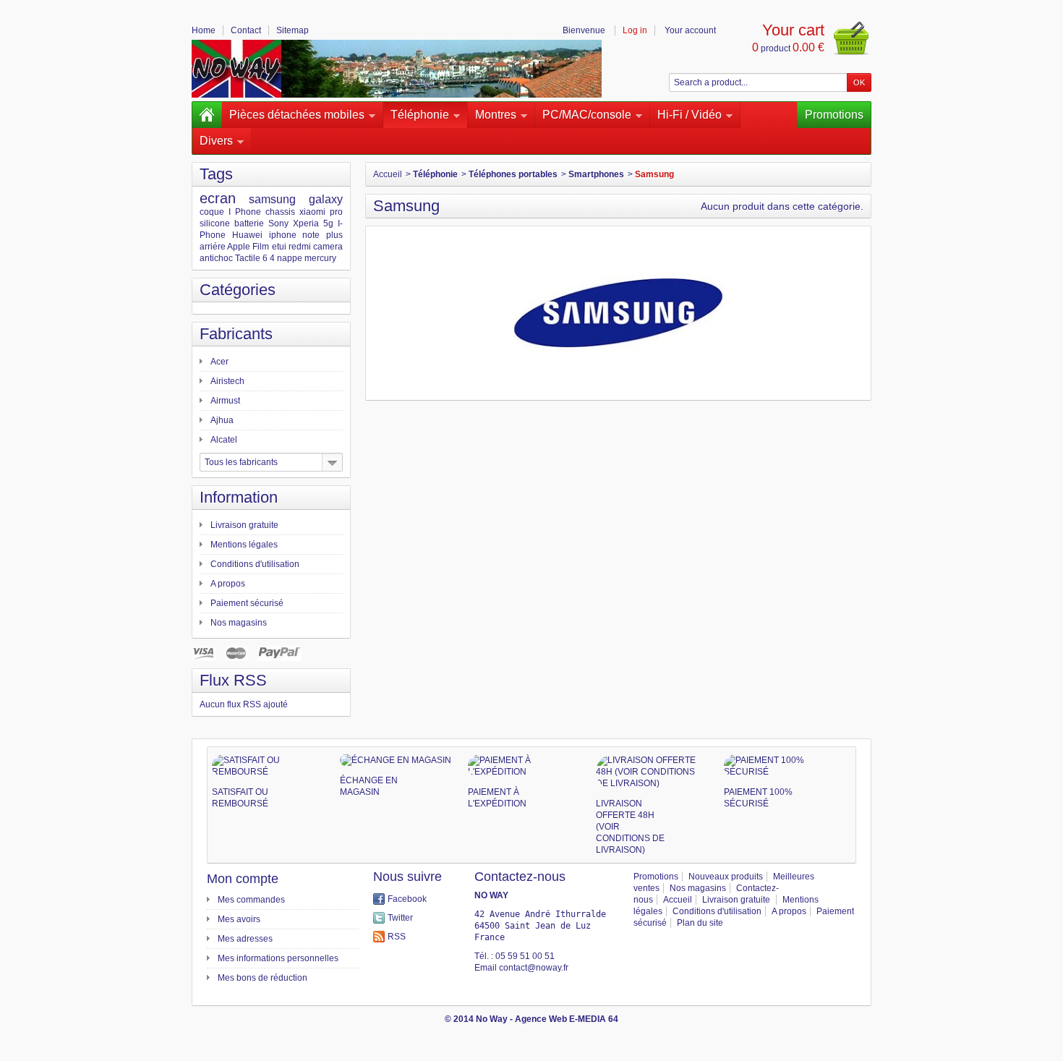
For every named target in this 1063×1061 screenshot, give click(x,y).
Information (239, 497)
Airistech (227, 381)
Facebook (407, 899)
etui (279, 247)
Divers (216, 141)
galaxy (326, 199)
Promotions (834, 114)
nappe (289, 258)
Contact (246, 30)
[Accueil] (206, 115)
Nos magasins (238, 623)
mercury (320, 258)
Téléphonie (419, 114)
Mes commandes (251, 900)
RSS (397, 937)
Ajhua (222, 420)
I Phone (245, 212)
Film (260, 247)
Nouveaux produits (725, 877)
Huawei (247, 235)
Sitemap (292, 30)
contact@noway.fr (533, 968)
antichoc (216, 258)
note (311, 235)
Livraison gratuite (244, 525)
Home (203, 30)
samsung (272, 199)
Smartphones (596, 174)
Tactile (247, 258)
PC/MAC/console (586, 114)
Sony (278, 223)
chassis (280, 212)
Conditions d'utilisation (254, 564)
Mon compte (242, 879)
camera (328, 247)
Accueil (387, 174)
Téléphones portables (513, 174)
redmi (300, 247)
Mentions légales (244, 545)
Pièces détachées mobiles (296, 114)
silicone (215, 223)
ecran (218, 198)
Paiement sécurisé (246, 603)
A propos (227, 584)
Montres (495, 114)
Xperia (306, 223)
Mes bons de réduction (262, 978)
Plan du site (700, 923)
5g (328, 223)
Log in (635, 30)
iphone (282, 235)
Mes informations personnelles (278, 958)
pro (336, 212)
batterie (249, 223)
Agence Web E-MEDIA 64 (566, 1019)
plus (334, 235)
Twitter (400, 918)
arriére (213, 247)
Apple (238, 247)
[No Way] (397, 69)
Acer (219, 362)
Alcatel (223, 440)
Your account (690, 30)
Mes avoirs (239, 919)
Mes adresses (245, 939)
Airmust (225, 401)
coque (212, 212)
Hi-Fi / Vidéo (689, 114)
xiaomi (312, 212)
